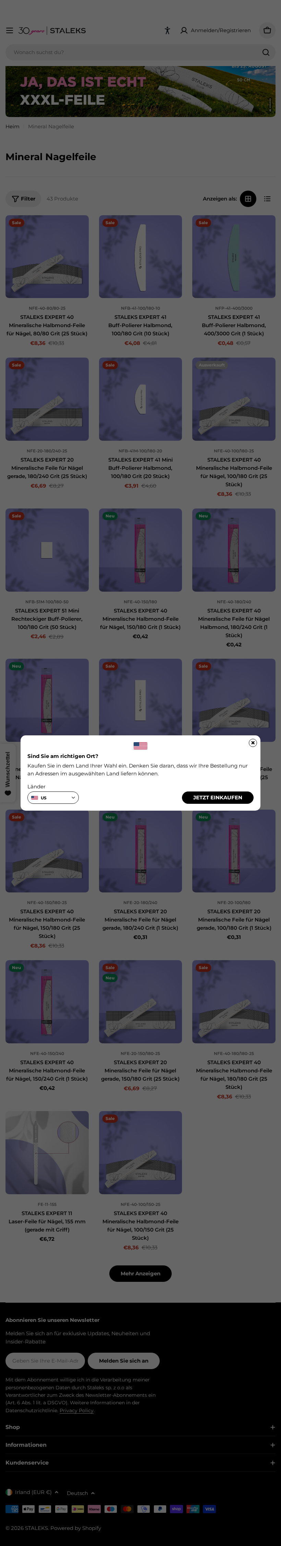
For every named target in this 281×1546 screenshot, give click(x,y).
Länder (36, 786)
